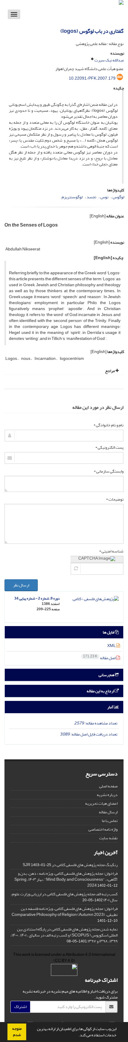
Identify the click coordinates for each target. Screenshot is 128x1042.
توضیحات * (115, 499)
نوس (104, 197)
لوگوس (118, 197)
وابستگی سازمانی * (109, 471)
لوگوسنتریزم (72, 197)
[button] (77, 1036)
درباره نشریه (107, 795)
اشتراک (20, 1007)
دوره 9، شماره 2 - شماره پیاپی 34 (37, 598)
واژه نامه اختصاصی (103, 829)
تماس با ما (110, 821)
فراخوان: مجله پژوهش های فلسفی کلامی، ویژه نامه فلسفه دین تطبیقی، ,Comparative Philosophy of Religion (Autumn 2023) (65, 912)
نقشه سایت (108, 838)
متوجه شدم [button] (17, 1031)
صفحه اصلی (108, 786)
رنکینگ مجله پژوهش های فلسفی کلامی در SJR (70, 865)
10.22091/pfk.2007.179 (92, 78)
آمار (110, 707)
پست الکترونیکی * (109, 447)
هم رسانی (107, 675)
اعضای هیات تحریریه (101, 803)
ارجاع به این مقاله (101, 691)
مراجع (110, 371)
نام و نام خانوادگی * (108, 425)
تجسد (91, 197)
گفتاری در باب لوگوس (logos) (92, 31)
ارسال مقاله (108, 812)
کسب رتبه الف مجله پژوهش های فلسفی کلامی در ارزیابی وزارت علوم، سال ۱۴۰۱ (64, 897)
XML (111, 646)
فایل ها (109, 632)
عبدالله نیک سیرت (109, 60)
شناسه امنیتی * (111, 551)
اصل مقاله (99, 658)
